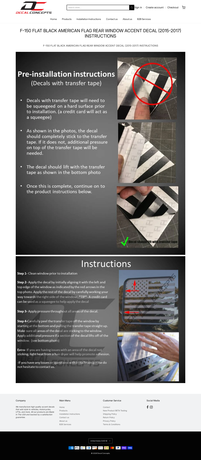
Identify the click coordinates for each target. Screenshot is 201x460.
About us (127, 19)
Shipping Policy (110, 414)
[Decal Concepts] (34, 7)
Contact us (112, 19)
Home (53, 19)
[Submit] (131, 7)
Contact (106, 407)
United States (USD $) (98, 441)
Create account (155, 7)
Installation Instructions (89, 19)
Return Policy (109, 417)
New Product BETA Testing (115, 410)
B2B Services (144, 19)
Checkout (173, 7)
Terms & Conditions (111, 424)
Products (67, 19)
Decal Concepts (103, 453)
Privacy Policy (109, 421)
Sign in (138, 7)
